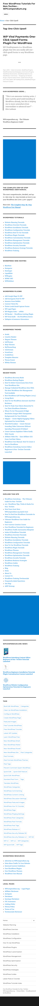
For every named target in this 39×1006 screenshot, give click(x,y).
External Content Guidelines (15, 866)
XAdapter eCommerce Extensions (17, 319)
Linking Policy (10, 904)
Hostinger (8, 271)
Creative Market (10, 337)
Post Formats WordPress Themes (16, 760)
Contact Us (9, 576)
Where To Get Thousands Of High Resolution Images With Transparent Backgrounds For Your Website (18, 413)
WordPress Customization (12, 952)
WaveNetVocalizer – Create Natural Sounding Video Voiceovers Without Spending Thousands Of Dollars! (18, 426)
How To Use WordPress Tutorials (16, 545)
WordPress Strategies (11, 970)
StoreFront (9, 352)
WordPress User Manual (13, 874)
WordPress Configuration (12, 938)
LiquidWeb (9, 273)
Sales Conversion (16, 70)
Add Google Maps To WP (13, 296)
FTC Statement (10, 901)
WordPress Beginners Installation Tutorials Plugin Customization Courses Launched (19, 673)
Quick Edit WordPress (12, 775)
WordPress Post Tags (11, 825)
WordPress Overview (10, 929)
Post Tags (7, 764)
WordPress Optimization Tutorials (17, 243)
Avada (7, 334)
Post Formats (8, 756)
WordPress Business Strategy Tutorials (19, 248)
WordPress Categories (12, 787)
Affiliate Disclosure (11, 891)
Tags (22, 779)
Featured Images (10, 722)
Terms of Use (9, 909)
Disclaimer (8, 896)
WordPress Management (12, 956)
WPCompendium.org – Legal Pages (17, 889)
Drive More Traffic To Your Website (17, 863)
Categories (25, 706)
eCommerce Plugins (27, 72)
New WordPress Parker (12, 745)
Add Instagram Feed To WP (14, 299)
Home (2, 21)
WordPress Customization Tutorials (17, 238)
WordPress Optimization (12, 961)
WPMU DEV (9, 278)
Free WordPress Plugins (13, 868)
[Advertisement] (19, 159)
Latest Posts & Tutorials (11, 979)
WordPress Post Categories (13, 818)
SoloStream (9, 350)
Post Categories (26, 752)
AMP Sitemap (10, 586)
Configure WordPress (11, 714)
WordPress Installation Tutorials (16, 227)
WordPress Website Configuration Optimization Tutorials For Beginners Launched (17, 687)
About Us (8, 573)
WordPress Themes (12, 550)
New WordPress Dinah (12, 741)
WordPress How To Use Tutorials (16, 233)
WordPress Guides (11, 563)
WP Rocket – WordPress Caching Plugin (19, 314)
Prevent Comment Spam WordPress (17, 768)
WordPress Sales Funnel (25, 74)
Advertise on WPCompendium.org (17, 861)
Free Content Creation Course (15, 525)
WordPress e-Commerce (10, 75)
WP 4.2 (13, 841)
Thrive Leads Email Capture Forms (17, 306)
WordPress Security (10, 965)
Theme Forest (10, 360)
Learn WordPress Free (12, 737)
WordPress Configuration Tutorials (17, 230)
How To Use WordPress (11, 943)
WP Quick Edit (9, 845)
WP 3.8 (31, 837)
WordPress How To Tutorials (14, 806)
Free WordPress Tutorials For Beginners (19, 527)
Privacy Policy (10, 907)
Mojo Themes (10, 345)
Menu (6, 14)
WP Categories (23, 841)
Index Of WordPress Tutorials (15, 532)
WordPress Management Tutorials (17, 240)
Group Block (9, 398)
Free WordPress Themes (13, 871)
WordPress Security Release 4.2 (15, 837)
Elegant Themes (11, 339)
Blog (6, 568)
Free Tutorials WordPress (13, 725)
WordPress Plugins (27, 70)
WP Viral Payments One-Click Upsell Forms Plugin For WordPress (19, 40)
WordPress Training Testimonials (17, 578)
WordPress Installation (11, 934)
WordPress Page (10, 810)
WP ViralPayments (18, 79)
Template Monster (11, 357)
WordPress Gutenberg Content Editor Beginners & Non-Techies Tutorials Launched (18, 449)
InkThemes (9, 342)
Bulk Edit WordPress (11, 706)
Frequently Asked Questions (15, 581)
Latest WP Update (10, 733)
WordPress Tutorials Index (12, 983)
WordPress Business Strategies (12, 72)
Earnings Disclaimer (12, 899)
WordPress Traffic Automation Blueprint (19, 530)
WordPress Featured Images (14, 802)
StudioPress (9, 355)
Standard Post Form (11, 779)
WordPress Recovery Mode (14, 378)
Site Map (8, 583)
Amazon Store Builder (13, 301)
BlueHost (8, 266)
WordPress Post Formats (13, 822)
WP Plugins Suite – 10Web (14, 311)
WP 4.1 (6, 841)
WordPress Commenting (13, 791)
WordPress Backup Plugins (14, 380)
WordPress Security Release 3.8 (15, 833)
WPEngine (8, 276)
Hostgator (8, 268)
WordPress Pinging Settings (14, 814)
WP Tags (19, 845)
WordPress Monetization (10, 74)
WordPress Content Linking (14, 795)
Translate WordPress (11, 783)
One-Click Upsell (8, 79)
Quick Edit (7, 772)
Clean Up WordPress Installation (15, 710)
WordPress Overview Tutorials (15, 225)
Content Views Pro (11, 304)
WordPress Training (12, 250)
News (7, 571)
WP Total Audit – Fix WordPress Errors (19, 317)
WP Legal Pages (10, 309)
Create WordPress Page (12, 718)
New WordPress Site (11, 752)
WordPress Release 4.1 (12, 829)
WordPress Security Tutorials (15, 245)
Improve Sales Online (14, 77)
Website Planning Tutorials (14, 222)
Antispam (8, 894)
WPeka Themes (10, 362)
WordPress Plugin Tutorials (14, 235)
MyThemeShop (10, 347)
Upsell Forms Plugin (27, 77)
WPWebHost (9, 281)
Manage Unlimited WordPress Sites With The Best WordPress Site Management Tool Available (19, 390)
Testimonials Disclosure (13, 912)
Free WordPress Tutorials (13, 729)
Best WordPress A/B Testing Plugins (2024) (20, 396)
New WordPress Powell (12, 748)
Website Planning (9, 925)
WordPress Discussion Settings (15, 798)
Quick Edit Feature (20, 772)
